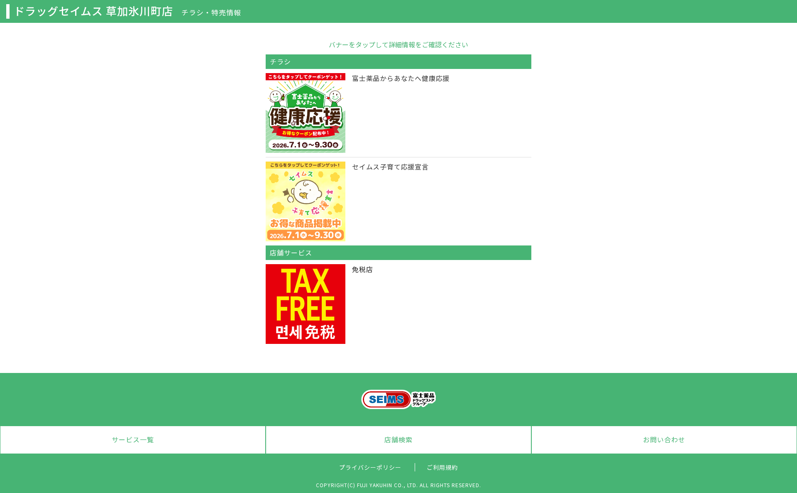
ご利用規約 (442, 467)
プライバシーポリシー (370, 467)
